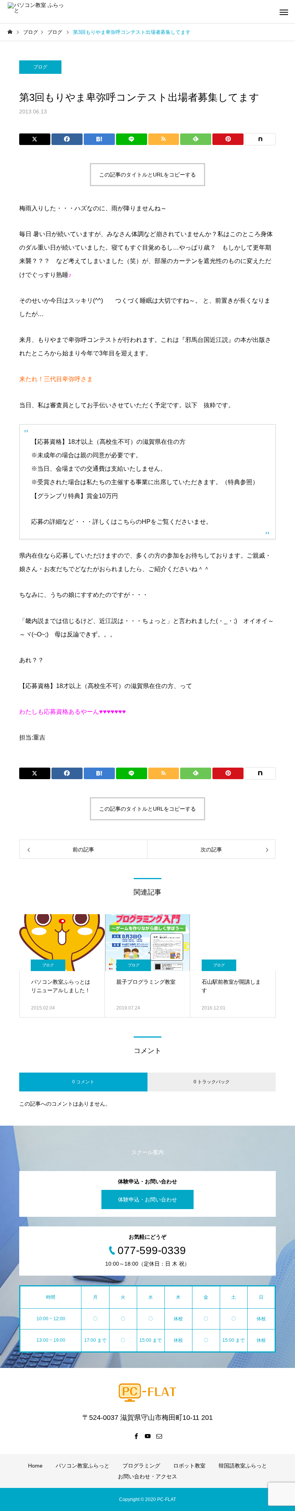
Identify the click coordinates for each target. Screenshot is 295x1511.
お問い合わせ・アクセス (147, 1476)
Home (35, 1466)
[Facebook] (136, 1436)
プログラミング (141, 1466)
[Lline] (131, 139)
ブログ (40, 67)
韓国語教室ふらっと (243, 1466)
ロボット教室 (189, 1466)
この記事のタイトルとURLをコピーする (147, 175)
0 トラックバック (212, 1082)
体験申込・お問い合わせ (147, 1199)
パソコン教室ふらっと (82, 1466)
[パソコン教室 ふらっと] (36, 11)
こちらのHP (134, 521)
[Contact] (159, 1436)
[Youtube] (147, 1436)
